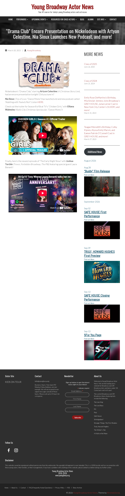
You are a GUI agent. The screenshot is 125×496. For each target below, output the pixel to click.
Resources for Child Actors (63, 19)
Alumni (91, 19)
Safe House (98, 416)
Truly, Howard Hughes (101, 427)
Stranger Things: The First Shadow (105, 423)
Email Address (77, 391)
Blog (82, 19)
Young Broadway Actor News (62, 6)
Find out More (89, 175)
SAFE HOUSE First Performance (95, 214)
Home (10, 19)
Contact (113, 19)
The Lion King (98, 402)
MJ (95, 409)
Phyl (95, 412)
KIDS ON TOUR (13, 381)
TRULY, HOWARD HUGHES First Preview (99, 254)
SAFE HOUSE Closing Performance (97, 297)
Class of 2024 (90, 80)
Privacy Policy (59, 488)
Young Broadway (34, 50)
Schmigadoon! (99, 419)
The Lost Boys (98, 406)
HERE (40, 102)
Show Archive (77, 488)
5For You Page (92, 335)
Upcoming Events (39, 19)
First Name (77, 399)
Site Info (101, 19)
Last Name (77, 406)
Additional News (95, 152)
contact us (86, 468)
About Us (14, 488)
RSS (68, 488)
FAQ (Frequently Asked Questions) (40, 488)
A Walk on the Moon (100, 433)
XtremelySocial (113, 492)
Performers (21, 19)
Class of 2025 (90, 64)
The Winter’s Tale (100, 430)
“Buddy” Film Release (97, 171)
